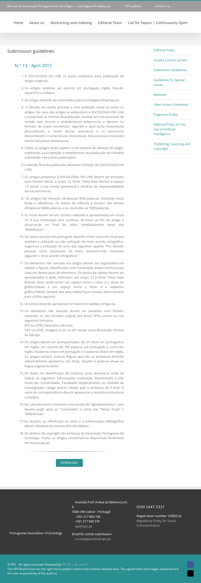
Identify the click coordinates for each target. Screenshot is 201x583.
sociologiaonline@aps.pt (94, 6)
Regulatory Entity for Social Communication (156, 523)
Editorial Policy (164, 50)
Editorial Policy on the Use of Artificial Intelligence (169, 129)
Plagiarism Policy (166, 114)
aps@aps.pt (83, 526)
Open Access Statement (171, 104)
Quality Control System (171, 60)
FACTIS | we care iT (75, 564)
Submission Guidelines (170, 70)
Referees (160, 94)
